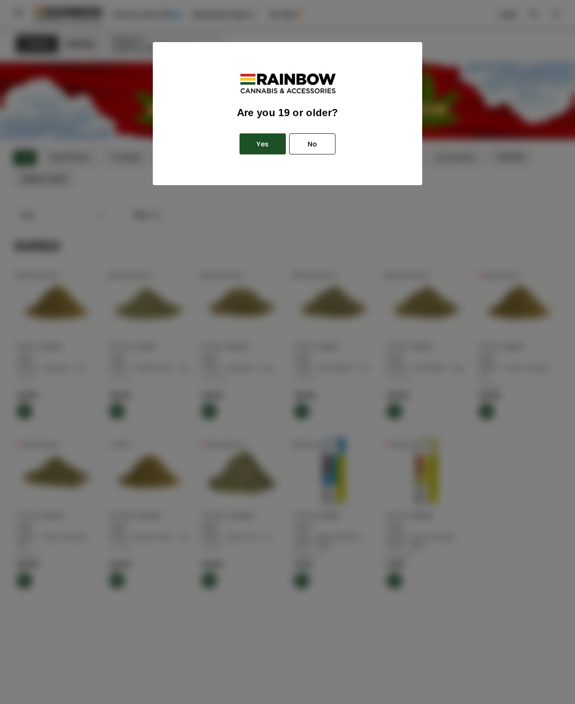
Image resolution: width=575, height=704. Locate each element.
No (312, 144)
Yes (262, 144)
